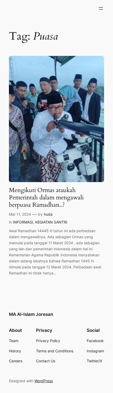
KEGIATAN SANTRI (51, 222)
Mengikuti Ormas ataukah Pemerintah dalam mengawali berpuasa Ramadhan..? (46, 197)
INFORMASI (23, 222)
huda (48, 214)
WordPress (43, 381)
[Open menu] (101, 8)
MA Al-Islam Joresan (31, 314)
